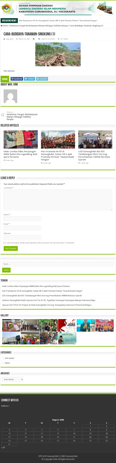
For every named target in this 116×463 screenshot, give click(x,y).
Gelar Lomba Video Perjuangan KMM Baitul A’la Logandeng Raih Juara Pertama (20, 154)
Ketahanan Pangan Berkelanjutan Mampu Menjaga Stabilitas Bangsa (39, 26)
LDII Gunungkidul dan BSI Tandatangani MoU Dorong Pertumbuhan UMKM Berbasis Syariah (94, 155)
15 (90, 433)
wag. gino (9, 39)
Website (7, 233)
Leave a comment (48, 39)
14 (74, 433)
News (7, 363)
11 (26, 433)
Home (5, 26)
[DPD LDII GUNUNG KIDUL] (58, 7)
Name (7, 214)
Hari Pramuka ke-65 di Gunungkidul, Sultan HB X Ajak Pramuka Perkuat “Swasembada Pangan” (58, 20)
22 (90, 437)
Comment (9, 188)
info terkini (9, 358)
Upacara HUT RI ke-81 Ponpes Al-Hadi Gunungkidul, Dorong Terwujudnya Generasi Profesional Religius (46, 305)
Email (7, 224)
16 (107, 433)
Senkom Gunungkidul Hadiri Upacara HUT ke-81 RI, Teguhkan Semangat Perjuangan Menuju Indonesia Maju (48, 300)
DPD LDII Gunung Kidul (49, 456)
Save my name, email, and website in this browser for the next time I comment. (40, 243)
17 (9, 437)
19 (42, 437)
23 (107, 437)
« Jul (3, 447)
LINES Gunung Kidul (69, 456)
